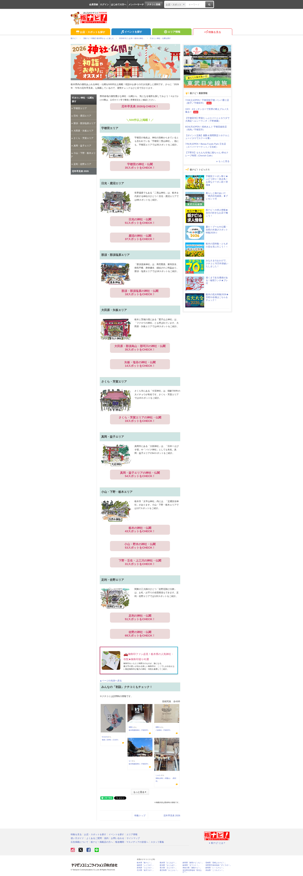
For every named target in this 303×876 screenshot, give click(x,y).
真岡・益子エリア (82, 145)
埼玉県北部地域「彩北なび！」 (192, 871)
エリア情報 (174, 31)
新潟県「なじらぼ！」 (168, 865)
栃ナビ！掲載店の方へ (102, 842)
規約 (106, 838)
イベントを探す (133, 31)
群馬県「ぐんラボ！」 (145, 868)
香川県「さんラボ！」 (168, 868)
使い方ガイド (77, 838)
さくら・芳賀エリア (83, 138)
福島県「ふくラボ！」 (145, 865)
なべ (130, 761)
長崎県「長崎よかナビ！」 (215, 863)
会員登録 (93, 4)
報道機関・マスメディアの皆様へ (131, 842)
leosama (105, 737)
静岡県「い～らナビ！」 (215, 868)
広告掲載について (79, 842)
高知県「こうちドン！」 (215, 870)
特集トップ (140, 815)
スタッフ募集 (157, 842)
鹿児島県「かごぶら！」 (169, 870)
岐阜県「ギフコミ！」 (191, 865)
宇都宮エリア (80, 108)
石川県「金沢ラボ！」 (145, 870)
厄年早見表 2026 (171, 815)
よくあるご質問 (94, 838)
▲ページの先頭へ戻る (111, 680)
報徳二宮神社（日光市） (110, 740)
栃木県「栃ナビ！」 (144, 863)
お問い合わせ (117, 838)
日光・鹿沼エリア (82, 115)
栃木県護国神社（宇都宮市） (139, 730)
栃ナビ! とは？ (218, 843)
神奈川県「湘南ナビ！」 (192, 868)
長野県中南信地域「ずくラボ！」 (218, 865)
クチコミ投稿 (153, 4)
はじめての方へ (118, 4)
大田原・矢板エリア (83, 130)
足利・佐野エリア (82, 164)
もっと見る (223, 161)
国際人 (131, 727)
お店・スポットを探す (92, 32)
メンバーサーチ (136, 4)
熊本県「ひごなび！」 (168, 863)
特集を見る (214, 32)
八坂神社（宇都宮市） (163, 730)
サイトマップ (133, 838)
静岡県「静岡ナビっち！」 (193, 863)
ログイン (104, 4)
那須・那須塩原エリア (85, 123)
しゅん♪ (158, 775)
